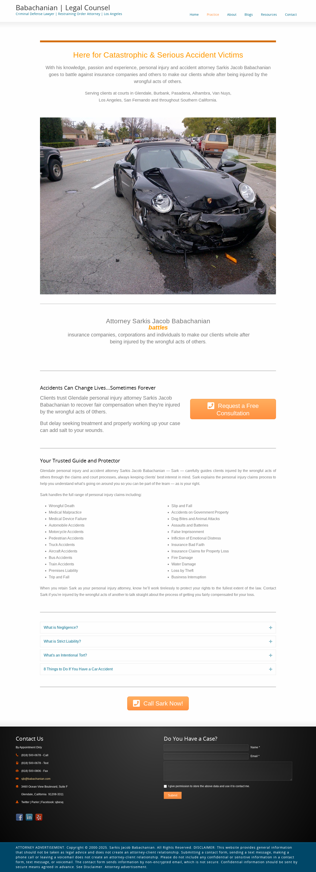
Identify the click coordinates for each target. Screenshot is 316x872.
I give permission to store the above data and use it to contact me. (209, 786)
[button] (233, 409)
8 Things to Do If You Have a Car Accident (78, 669)
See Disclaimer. (90, 867)
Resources (269, 14)
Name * (255, 747)
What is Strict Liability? (62, 641)
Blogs (249, 14)
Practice (213, 14)
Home (194, 14)
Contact (291, 14)
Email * (255, 756)
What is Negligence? (61, 627)
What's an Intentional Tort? (65, 655)
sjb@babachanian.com (35, 778)
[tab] (158, 627)
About (231, 14)
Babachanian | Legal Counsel (63, 7)
